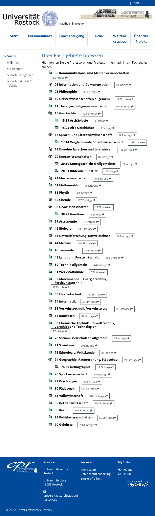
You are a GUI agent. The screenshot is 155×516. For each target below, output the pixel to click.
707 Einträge (85, 243)
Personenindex (40, 36)
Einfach (15, 62)
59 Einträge (95, 294)
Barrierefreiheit (91, 478)
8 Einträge (104, 157)
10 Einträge (102, 178)
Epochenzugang (71, 36)
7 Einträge (128, 164)
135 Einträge (85, 229)
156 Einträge (113, 258)
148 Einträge (126, 149)
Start (136, 3)
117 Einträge (85, 200)
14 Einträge (101, 374)
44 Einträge (101, 265)
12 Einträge (123, 99)
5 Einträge (58, 331)
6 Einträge (136, 142)
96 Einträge (92, 185)
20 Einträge (124, 236)
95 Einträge (59, 287)
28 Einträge (126, 135)
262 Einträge (82, 410)
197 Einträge (123, 106)
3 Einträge (107, 353)
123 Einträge (90, 113)
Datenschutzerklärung (96, 474)
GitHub (126, 474)
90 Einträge (83, 193)
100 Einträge (102, 403)
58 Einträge (89, 302)
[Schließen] (50, 112)
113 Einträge (88, 389)
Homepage (125, 469)
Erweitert (16, 69)
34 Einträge (88, 316)
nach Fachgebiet (21, 75)
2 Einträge (58, 77)
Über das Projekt (141, 39)
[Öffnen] (50, 84)
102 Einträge (97, 396)
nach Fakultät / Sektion (20, 83)
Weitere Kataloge (119, 39)
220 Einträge (87, 425)
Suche (98, 36)
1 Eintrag (100, 121)
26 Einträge (90, 381)
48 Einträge (90, 92)
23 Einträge (123, 309)
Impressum (88, 469)
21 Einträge (131, 360)
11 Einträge (91, 250)
